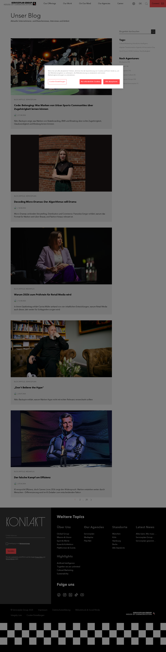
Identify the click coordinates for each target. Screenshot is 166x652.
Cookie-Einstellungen (57, 81)
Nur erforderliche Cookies (90, 81)
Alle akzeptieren (111, 81)
